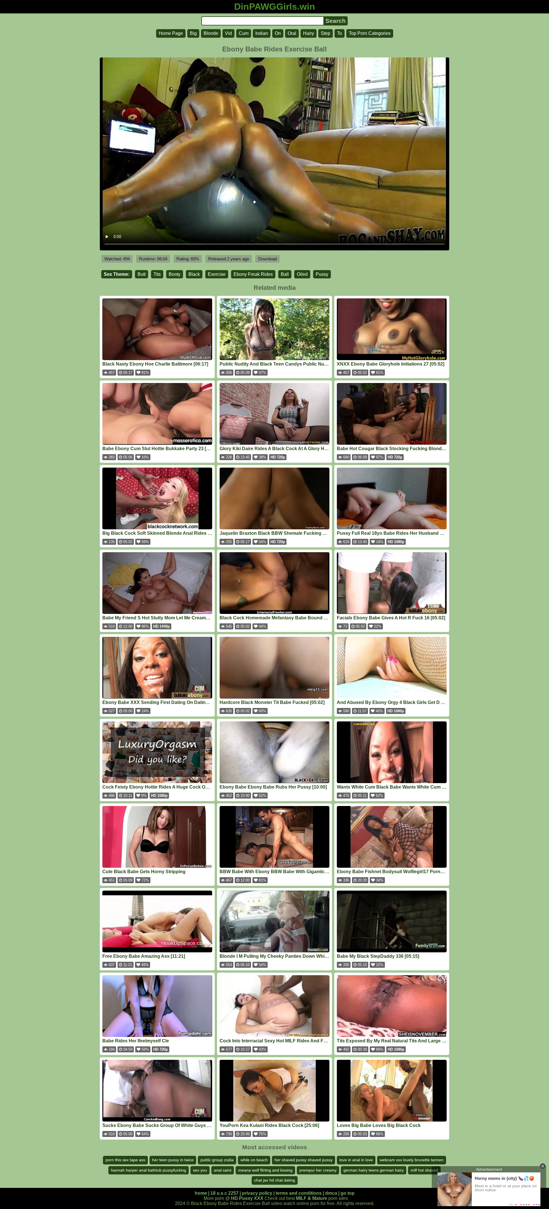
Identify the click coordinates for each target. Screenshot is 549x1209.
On (278, 33)
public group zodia (217, 1160)
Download (267, 258)
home (201, 1193)
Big (193, 33)
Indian (261, 33)
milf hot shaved (424, 1170)
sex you (200, 1170)
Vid (228, 33)
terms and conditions (299, 1193)
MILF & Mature (311, 1198)
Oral (292, 33)
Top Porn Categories (370, 33)
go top (348, 1193)
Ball (285, 274)
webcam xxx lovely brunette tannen (411, 1160)
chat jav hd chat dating (274, 1180)
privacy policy (257, 1193)
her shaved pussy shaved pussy (303, 1160)
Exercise (217, 274)
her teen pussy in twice (173, 1160)
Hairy (308, 33)
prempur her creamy (318, 1170)
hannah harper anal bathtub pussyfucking (148, 1170)
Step (325, 33)
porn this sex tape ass (125, 1160)
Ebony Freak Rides (253, 274)
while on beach (254, 1160)
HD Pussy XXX (247, 1198)
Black (194, 274)
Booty (174, 274)
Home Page (171, 33)
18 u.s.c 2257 (224, 1193)
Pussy (322, 274)
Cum (243, 33)
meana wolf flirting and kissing (265, 1170)
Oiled (302, 274)
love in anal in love (356, 1160)
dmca (331, 1193)
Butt (142, 274)
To (339, 33)
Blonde (211, 33)
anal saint (222, 1170)
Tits (157, 274)
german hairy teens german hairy (373, 1170)
